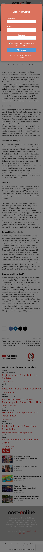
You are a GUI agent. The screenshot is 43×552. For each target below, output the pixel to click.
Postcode (21, 35)
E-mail (9, 26)
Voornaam (11, 18)
